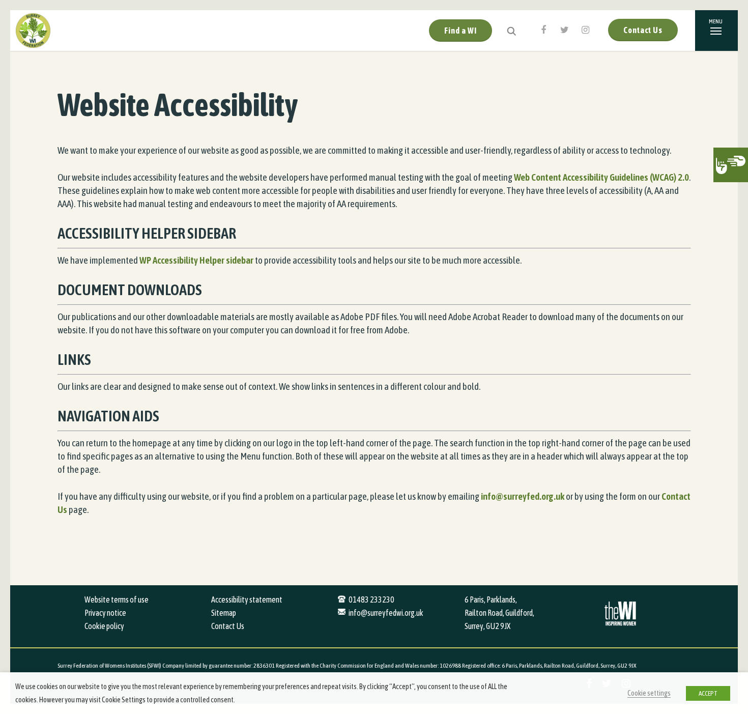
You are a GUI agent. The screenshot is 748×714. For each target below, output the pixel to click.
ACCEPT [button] (708, 693)
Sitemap (223, 612)
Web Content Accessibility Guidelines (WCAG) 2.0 (601, 177)
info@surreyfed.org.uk (522, 496)
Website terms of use (116, 599)
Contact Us (643, 30)
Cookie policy (104, 626)
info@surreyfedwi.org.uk (386, 612)
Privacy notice (105, 612)
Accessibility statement (246, 599)
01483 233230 (371, 599)
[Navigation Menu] (716, 30)
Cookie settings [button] (649, 693)
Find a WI (460, 30)
